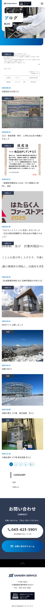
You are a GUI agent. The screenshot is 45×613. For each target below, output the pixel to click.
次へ (31, 464)
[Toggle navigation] (42, 4)
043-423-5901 (24, 529)
